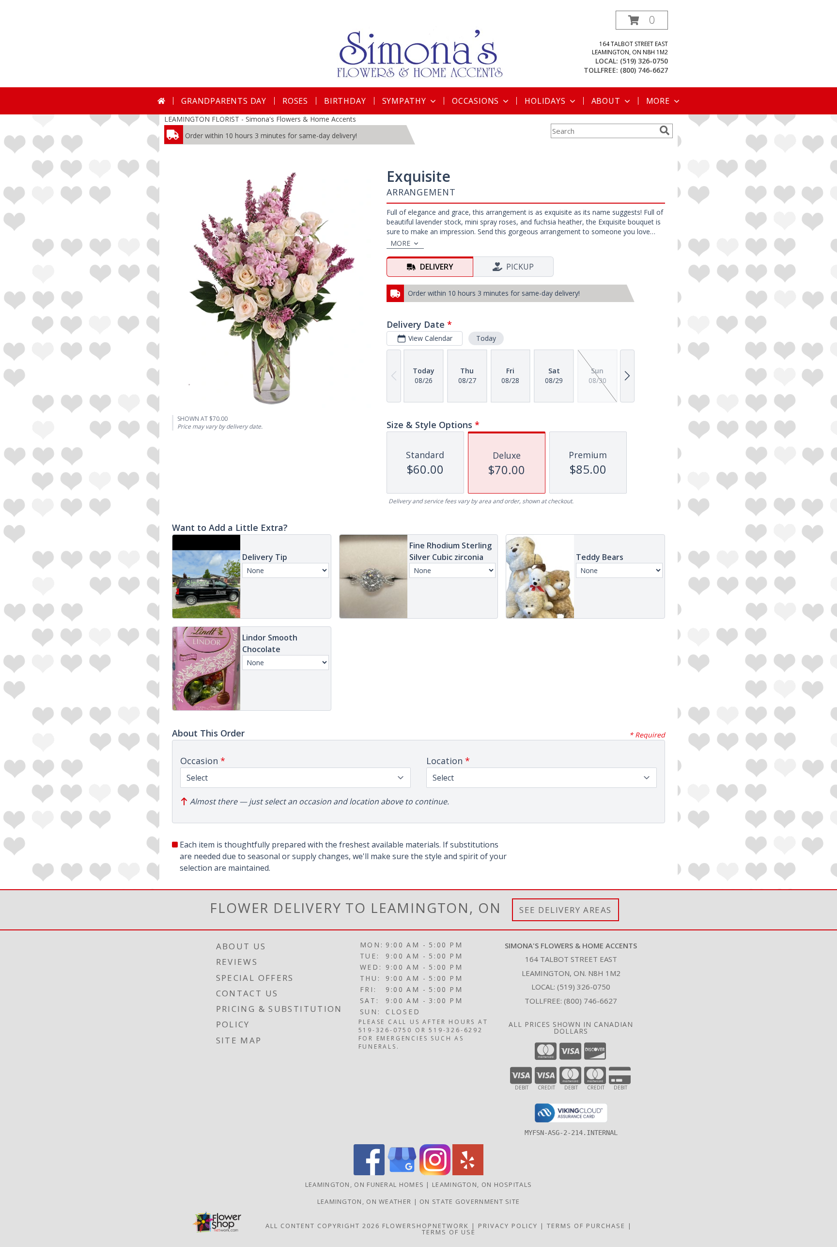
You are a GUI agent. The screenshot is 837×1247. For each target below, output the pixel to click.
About (605, 101)
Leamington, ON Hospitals (482, 1184)
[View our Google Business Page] (402, 1172)
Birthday (345, 101)
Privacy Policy (508, 1225)
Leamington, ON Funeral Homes (364, 1184)
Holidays (545, 101)
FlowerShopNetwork (425, 1225)
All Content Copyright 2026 (322, 1225)
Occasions (475, 101)
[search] (664, 130)
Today (486, 338)
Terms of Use (449, 1232)
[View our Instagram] (434, 1172)
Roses (295, 101)
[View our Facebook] (369, 1172)
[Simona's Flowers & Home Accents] (422, 47)
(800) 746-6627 (644, 70)
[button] (642, 20)
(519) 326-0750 (644, 60)
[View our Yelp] (467, 1172)
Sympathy (404, 101)
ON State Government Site (469, 1201)
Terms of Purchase (586, 1225)
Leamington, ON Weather (364, 1201)
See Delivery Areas (565, 909)
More (658, 101)
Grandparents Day (223, 101)
